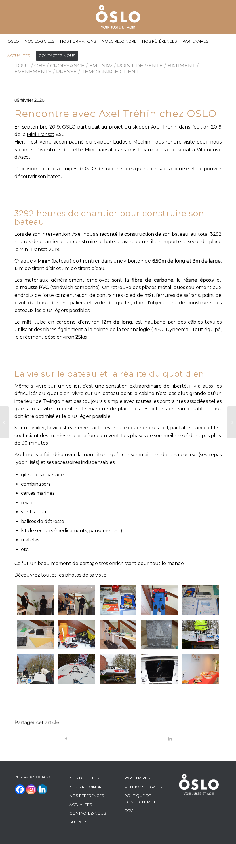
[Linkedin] (42, 789)
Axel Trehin (164, 127)
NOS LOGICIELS (84, 778)
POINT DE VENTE (140, 66)
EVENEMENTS (33, 72)
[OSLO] (118, 17)
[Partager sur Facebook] (66, 738)
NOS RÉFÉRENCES (86, 795)
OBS (39, 66)
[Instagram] (31, 789)
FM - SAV (101, 66)
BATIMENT (181, 66)
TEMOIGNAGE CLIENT (110, 72)
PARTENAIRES (137, 778)
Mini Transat (40, 134)
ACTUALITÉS (80, 804)
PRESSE (66, 72)
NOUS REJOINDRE (86, 787)
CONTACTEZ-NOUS (87, 813)
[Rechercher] (227, 55)
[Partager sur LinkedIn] (169, 738)
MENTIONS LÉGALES (143, 787)
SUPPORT (78, 822)
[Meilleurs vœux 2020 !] (4, 422)
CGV (128, 810)
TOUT (22, 66)
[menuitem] (13, 41)
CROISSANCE (67, 66)
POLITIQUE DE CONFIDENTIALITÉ (141, 798)
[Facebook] (20, 789)
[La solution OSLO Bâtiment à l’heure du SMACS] (231, 422)
